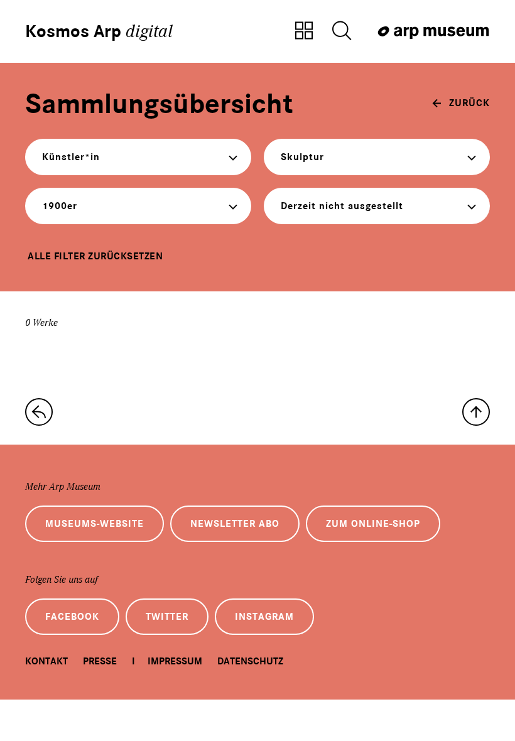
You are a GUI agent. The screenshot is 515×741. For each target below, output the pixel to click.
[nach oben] (476, 412)
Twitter (167, 616)
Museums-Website (94, 523)
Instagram (264, 616)
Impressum (175, 661)
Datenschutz (250, 661)
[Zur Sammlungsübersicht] (304, 31)
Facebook (72, 616)
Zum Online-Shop (373, 523)
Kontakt (46, 661)
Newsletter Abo (234, 523)
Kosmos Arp (99, 31)
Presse (100, 661)
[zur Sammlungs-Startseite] (39, 412)
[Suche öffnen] (341, 31)
